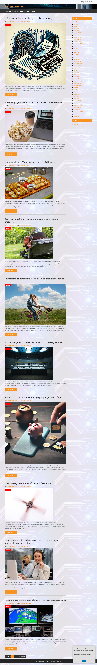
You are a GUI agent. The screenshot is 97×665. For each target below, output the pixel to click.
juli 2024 (76, 70)
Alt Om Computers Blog (21, 11)
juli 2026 (76, 22)
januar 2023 (77, 103)
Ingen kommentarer (11, 21)
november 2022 (78, 107)
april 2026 (76, 28)
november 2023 (78, 83)
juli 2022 (76, 114)
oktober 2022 (77, 109)
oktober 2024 (77, 66)
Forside (8, 11)
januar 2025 (77, 59)
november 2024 (78, 63)
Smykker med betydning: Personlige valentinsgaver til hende (34, 278)
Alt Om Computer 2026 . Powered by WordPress (48, 661)
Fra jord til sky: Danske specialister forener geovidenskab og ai (35, 600)
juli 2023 (76, 90)
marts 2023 (77, 98)
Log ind (76, 124)
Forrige (7, 656)
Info (82, 1)
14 (19, 656)
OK (84, 661)
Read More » (10, 94)
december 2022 (78, 105)
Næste (23, 656)
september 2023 (78, 85)
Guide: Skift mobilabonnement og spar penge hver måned (33, 397)
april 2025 (76, 55)
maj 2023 (76, 94)
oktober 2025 (77, 41)
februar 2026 (77, 33)
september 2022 (78, 112)
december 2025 (78, 37)
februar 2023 (77, 101)
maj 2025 (76, 52)
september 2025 (78, 44)
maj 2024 (76, 74)
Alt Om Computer (14, 6)
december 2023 (78, 81)
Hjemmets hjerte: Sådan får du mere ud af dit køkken (30, 162)
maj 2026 (76, 26)
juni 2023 (76, 92)
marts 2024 (77, 76)
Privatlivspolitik (88, 1)
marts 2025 (77, 57)
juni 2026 (76, 24)
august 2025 (77, 46)
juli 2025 (76, 48)
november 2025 (78, 39)
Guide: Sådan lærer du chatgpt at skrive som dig (28, 18)
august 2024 (77, 68)
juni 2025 (76, 50)
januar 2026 (77, 35)
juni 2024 (76, 72)
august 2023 (77, 87)
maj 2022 (76, 116)
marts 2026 (77, 30)
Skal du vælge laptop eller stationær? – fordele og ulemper (34, 342)
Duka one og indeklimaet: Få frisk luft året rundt (28, 483)
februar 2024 (77, 79)
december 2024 (78, 61)
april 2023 (76, 96)
